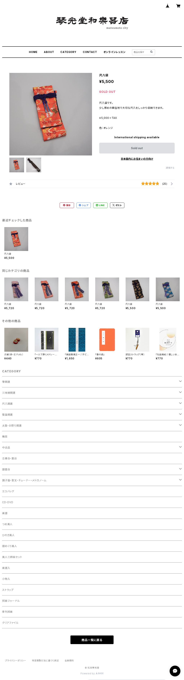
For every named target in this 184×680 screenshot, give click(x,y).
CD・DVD (7, 502)
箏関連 (6, 381)
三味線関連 (8, 392)
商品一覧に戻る (92, 640)
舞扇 (5, 436)
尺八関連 (7, 403)
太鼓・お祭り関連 (12, 425)
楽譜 (5, 513)
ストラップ (8, 589)
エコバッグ (8, 491)
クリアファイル (10, 622)
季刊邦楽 (7, 611)
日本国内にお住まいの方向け (137, 158)
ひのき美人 (8, 535)
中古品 (6, 447)
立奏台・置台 (9, 458)
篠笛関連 (7, 414)
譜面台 (6, 469)
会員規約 (69, 660)
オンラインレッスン (115, 51)
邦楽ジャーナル (11, 600)
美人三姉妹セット (12, 556)
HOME (33, 51)
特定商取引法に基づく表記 (45, 660)
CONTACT (90, 51)
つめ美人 (7, 524)
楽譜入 (6, 567)
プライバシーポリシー (15, 660)
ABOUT (49, 51)
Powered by (88, 673)
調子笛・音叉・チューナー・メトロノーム (24, 480)
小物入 (6, 578)
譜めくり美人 (9, 546)
